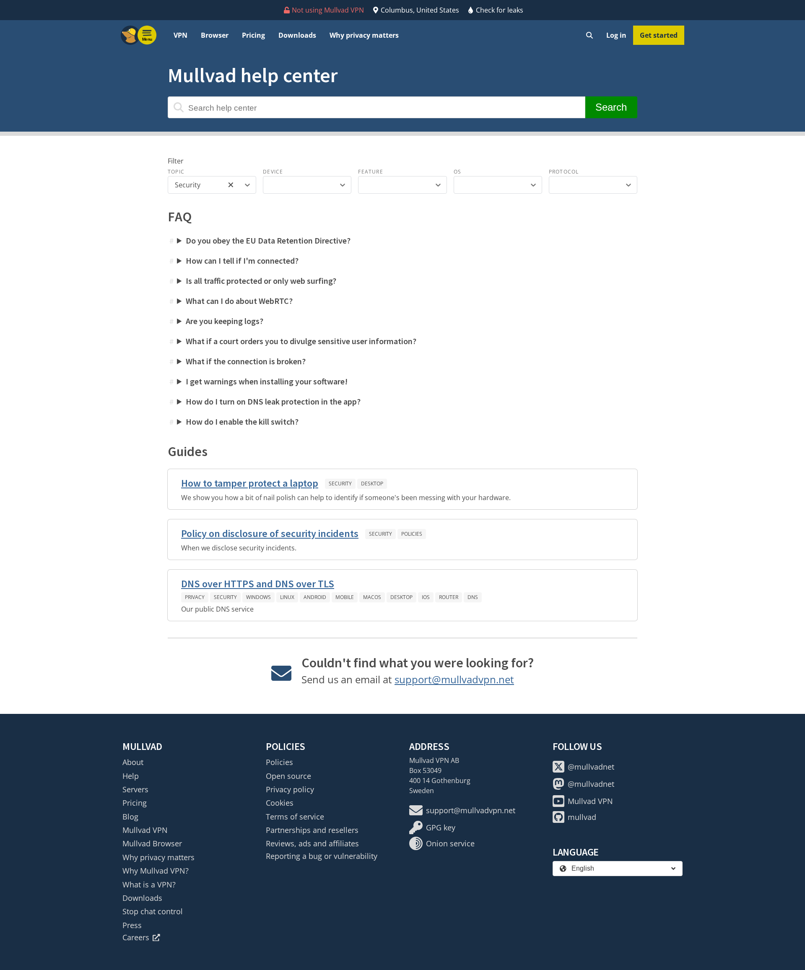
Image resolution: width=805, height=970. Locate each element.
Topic (176, 171)
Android (315, 597)
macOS (372, 597)
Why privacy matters (364, 35)
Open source (288, 776)
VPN (180, 35)
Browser (215, 35)
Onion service (450, 843)
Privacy (195, 597)
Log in (616, 35)
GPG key (440, 827)
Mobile (344, 597)
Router (448, 597)
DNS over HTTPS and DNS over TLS (257, 583)
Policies (411, 533)
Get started (659, 35)
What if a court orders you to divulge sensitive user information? (301, 341)
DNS (472, 597)
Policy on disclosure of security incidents (269, 533)
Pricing (253, 35)
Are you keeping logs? (224, 321)
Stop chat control (152, 911)
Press (132, 925)
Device (273, 171)
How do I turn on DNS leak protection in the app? (273, 401)
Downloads (297, 35)
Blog (130, 817)
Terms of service (295, 817)
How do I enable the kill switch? (242, 421)
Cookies (279, 803)
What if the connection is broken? (246, 361)
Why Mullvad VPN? (155, 871)
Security (340, 483)
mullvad (582, 817)
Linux (287, 597)
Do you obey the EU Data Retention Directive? (268, 240)
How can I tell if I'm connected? (242, 260)
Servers (135, 789)
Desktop (372, 483)
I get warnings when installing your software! (267, 381)
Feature (370, 171)
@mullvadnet (591, 767)
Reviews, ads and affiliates (312, 843)
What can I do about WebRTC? (239, 301)
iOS (426, 597)
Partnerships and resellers (312, 830)
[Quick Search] (589, 35)
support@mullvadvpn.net (454, 679)
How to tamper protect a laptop (249, 483)
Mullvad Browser (152, 843)
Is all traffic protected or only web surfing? (261, 280)
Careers (135, 937)
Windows (258, 597)
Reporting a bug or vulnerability (321, 856)
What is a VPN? (149, 884)
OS (457, 171)
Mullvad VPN (145, 830)
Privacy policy (290, 789)
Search (611, 107)
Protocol (564, 171)
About (132, 762)
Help (130, 776)
